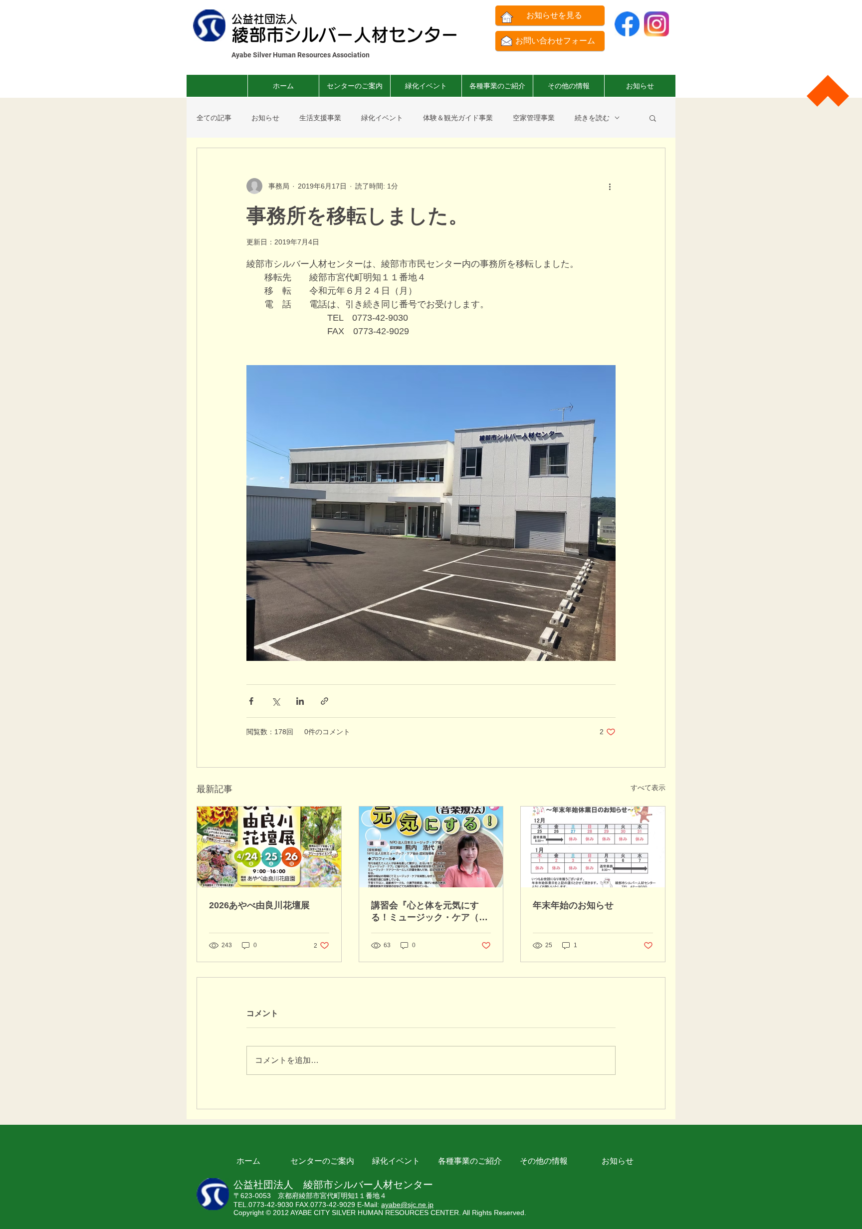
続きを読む (592, 118)
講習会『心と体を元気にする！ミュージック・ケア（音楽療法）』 (429, 911)
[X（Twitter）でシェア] (275, 701)
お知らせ (265, 118)
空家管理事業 (534, 118)
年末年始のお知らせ (573, 905)
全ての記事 (214, 118)
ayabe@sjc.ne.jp (407, 1205)
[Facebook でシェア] (251, 701)
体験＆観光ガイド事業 (458, 118)
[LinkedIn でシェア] (300, 701)
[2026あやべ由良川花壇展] (269, 847)
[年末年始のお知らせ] (593, 847)
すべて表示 (648, 788)
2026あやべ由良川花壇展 (259, 905)
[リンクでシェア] (324, 701)
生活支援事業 (320, 118)
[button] (497, 86)
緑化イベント (382, 118)
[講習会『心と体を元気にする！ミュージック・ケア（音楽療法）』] (431, 847)
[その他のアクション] (610, 186)
